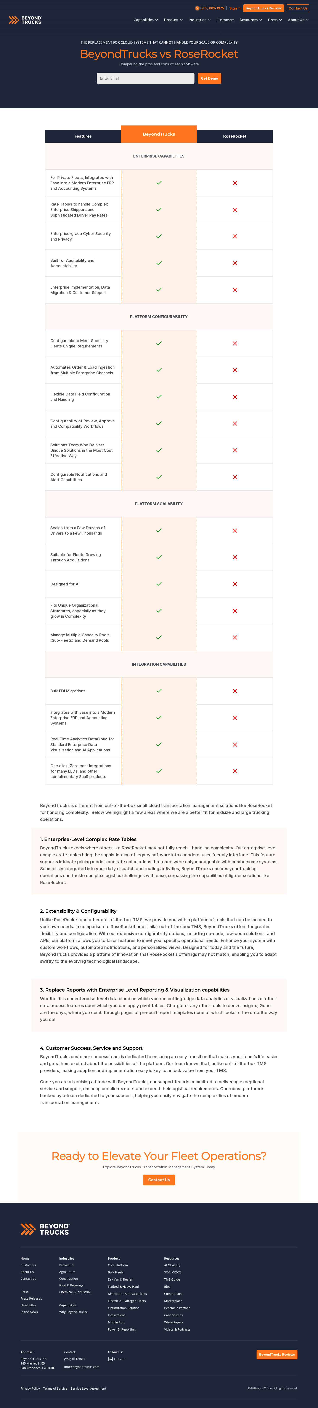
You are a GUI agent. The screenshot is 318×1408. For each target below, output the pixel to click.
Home (25, 1258)
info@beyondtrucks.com (81, 1367)
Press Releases (31, 1298)
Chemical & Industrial (75, 1292)
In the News (29, 1312)
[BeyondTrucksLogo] (25, 20)
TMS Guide (172, 1279)
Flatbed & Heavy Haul (123, 1286)
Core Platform (118, 1265)
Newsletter (28, 1305)
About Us (27, 1272)
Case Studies (173, 1315)
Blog (167, 1286)
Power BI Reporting (122, 1329)
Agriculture (67, 1272)
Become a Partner (177, 1308)
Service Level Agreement (88, 1388)
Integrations (116, 1315)
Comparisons (173, 1294)
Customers (225, 20)
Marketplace (173, 1301)
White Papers (173, 1322)
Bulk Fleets (116, 1272)
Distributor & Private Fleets (127, 1294)
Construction (68, 1278)
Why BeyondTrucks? (73, 1312)
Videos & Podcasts (177, 1329)
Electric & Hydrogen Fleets (127, 1301)
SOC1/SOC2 (172, 1272)
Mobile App (116, 1322)
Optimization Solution (124, 1308)
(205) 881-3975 (74, 1359)
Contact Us (28, 1278)
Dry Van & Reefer (120, 1279)
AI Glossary (172, 1265)
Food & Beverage (71, 1285)
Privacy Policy (30, 1388)
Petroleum (66, 1265)
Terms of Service (55, 1388)
